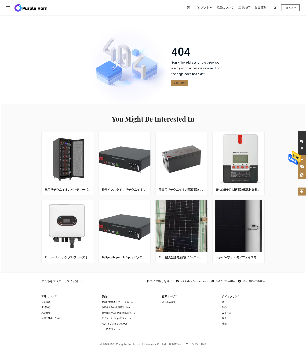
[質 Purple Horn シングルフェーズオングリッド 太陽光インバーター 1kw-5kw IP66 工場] (68, 226)
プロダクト (202, 7)
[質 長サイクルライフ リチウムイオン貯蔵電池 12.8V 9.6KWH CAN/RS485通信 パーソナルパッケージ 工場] (125, 158)
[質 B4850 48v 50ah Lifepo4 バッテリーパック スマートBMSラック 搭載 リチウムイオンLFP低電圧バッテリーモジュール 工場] (125, 226)
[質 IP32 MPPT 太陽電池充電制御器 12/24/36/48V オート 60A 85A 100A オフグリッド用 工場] (239, 158)
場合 (224, 318)
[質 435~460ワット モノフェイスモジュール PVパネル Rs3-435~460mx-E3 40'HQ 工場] (239, 226)
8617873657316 (225, 281)
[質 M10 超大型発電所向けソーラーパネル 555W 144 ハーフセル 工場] (182, 226)
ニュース (226, 313)
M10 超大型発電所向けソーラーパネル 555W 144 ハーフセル (197, 257)
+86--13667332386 (254, 281)
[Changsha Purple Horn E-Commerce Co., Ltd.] (30, 8)
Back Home (180, 82)
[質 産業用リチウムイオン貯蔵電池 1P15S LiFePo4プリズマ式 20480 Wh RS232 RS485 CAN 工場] (182, 158)
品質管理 (260, 7)
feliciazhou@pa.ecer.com (194, 281)
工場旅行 (244, 7)
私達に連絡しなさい (51, 318)
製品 (224, 307)
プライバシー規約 (196, 344)
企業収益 (45, 302)
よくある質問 (168, 302)
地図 (224, 324)
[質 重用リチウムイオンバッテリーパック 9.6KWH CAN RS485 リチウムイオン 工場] (68, 158)
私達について (225, 7)
